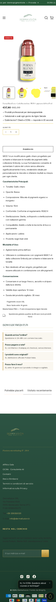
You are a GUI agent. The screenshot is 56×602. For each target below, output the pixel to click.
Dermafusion (23, 590)
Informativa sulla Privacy (15, 488)
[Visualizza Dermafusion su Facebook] (34, 577)
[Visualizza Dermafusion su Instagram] (22, 577)
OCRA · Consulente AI (13, 469)
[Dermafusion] (28, 18)
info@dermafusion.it (20, 518)
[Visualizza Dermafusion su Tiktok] (28, 577)
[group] (28, 2)
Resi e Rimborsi (10, 479)
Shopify (42, 590)
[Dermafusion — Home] (15, 432)
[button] (46, 18)
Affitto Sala (8, 464)
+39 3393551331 (14, 513)
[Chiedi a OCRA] (50, 596)
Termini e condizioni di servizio (18, 483)
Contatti (7, 474)
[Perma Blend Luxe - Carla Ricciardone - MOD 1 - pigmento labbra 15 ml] (9, 93)
